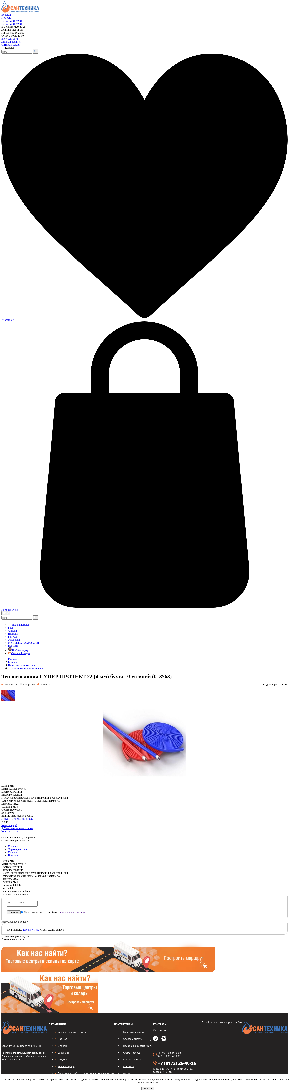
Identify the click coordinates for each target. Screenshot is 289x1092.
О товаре (13, 846)
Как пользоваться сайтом (72, 1032)
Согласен (147, 1088)
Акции (126, 1073)
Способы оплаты (132, 1039)
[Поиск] (35, 51)
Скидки (12, 630)
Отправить (14, 912)
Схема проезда (131, 1052)
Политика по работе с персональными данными (86, 1073)
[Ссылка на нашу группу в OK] (155, 1040)
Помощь (6, 17)
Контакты (128, 1066)
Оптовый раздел (10, 44)
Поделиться (46, 684)
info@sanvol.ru (9, 38)
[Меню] (5, 613)
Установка (14, 639)
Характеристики (17, 849)
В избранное (29, 684)
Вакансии (13, 645)
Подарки (13, 633)
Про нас (62, 1039)
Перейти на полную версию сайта (222, 1022)
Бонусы (12, 636)
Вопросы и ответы (133, 1059)
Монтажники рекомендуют (23, 642)
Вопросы (13, 855)
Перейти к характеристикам (17, 818)
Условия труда (66, 1066)
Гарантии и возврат (134, 1032)
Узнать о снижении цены (18, 828)
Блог (10, 627)
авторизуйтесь (31, 929)
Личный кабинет (11, 41)
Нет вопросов (10, 684)
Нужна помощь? (21, 624)
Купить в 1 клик (10, 831)
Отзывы (12, 852)
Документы (64, 1059)
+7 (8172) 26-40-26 (11, 20)
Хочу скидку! (9, 825)
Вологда (6, 14)
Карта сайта (279, 40)
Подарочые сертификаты (138, 1045)
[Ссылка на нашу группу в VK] (163, 1040)
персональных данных (72, 912)
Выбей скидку (20, 650)
